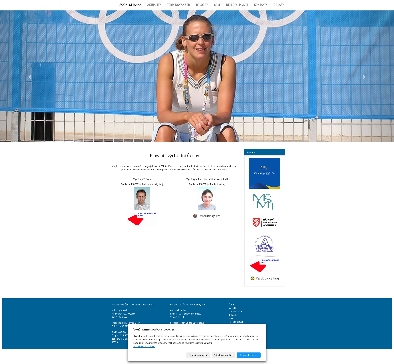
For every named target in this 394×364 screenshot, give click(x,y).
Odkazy (279, 5)
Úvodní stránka (130, 5)
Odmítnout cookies (223, 355)
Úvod (231, 304)
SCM (217, 5)
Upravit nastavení (198, 355)
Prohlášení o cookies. (144, 346)
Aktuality (154, 5)
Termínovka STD (178, 5)
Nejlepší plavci (237, 5)
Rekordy (202, 5)
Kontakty (260, 5)
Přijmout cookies (248, 355)
